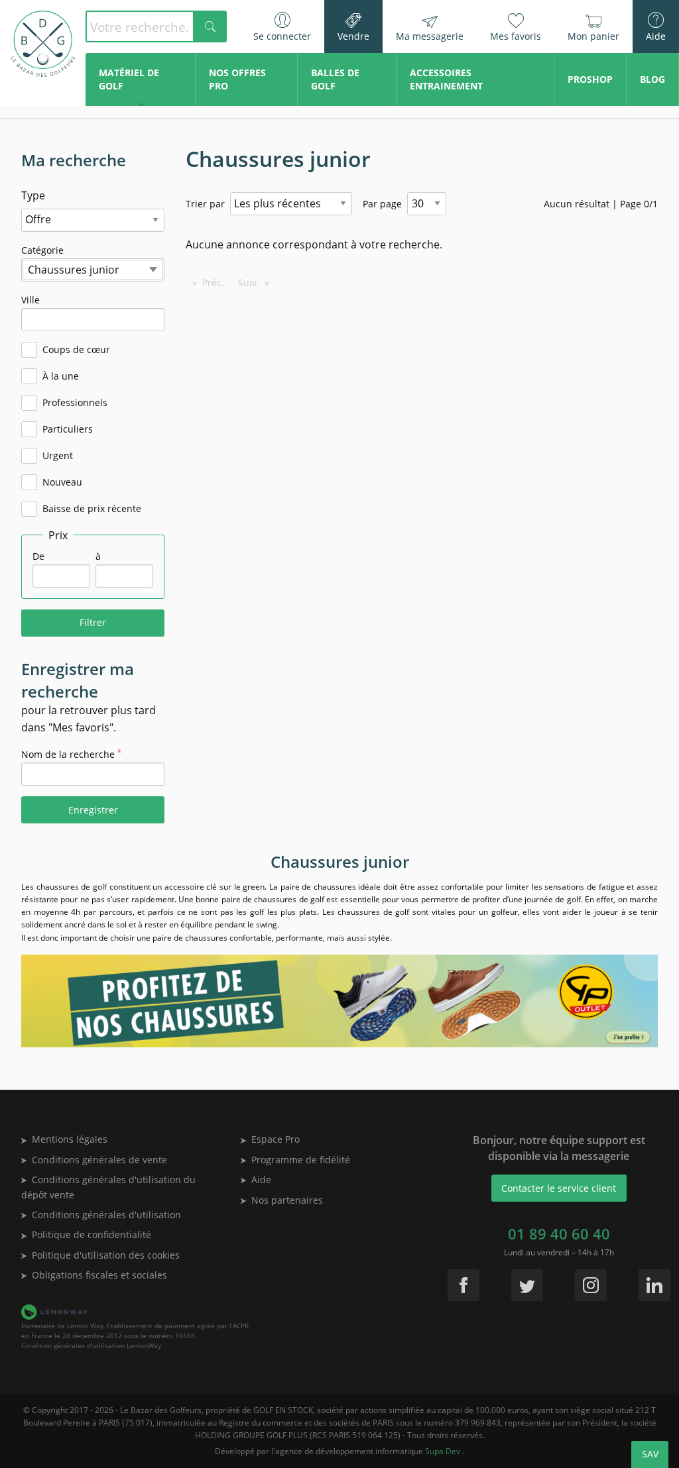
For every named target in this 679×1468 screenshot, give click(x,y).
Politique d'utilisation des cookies (106, 1255)
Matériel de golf (129, 79)
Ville (56, 312)
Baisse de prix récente (91, 508)
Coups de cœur (76, 349)
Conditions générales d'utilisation (106, 1214)
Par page (382, 203)
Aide (261, 1179)
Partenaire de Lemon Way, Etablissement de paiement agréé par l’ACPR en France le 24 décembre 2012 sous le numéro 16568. (135, 1330)
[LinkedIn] (654, 1285)
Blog (652, 79)
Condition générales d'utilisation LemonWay (91, 1345)
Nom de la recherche (71, 753)
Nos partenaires (287, 1200)
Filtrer (93, 622)
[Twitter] (527, 1285)
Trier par (205, 203)
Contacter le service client (558, 1188)
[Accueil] (43, 43)
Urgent (57, 455)
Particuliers (67, 429)
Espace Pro (275, 1139)
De (38, 556)
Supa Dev (443, 1451)
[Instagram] (591, 1285)
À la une (60, 376)
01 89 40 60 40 (559, 1233)
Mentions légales (69, 1139)
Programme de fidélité (300, 1159)
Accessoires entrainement (446, 79)
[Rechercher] (210, 26)
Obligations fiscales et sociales (99, 1275)
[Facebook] (463, 1285)
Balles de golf (335, 79)
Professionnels (74, 402)
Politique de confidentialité (91, 1234)
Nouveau (62, 482)
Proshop (590, 79)
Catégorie (70, 263)
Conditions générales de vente (99, 1159)
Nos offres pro (237, 79)
